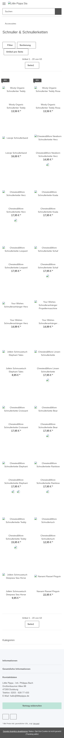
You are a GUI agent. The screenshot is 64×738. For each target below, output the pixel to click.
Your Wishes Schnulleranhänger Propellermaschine (48, 322)
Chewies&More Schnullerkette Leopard (16, 266)
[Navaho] (48, 165)
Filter (10, 45)
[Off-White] (16, 547)
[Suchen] (58, 11)
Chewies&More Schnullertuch (48, 537)
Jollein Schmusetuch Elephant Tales (16, 370)
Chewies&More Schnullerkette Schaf (48, 266)
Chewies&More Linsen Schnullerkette (48, 370)
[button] (49, 3)
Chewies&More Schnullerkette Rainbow (48, 481)
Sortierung (25, 45)
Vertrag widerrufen (32, 705)
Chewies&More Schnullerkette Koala (48, 210)
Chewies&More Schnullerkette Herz (16, 210)
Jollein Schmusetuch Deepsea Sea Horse (16, 593)
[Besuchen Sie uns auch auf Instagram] (13, 716)
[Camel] (48, 492)
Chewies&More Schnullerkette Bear (48, 426)
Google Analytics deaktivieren (15, 731)
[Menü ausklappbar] (4, 2)
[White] (48, 276)
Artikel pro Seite (14, 51)
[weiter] (59, 65)
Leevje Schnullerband (16, 153)
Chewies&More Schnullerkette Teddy (16, 537)
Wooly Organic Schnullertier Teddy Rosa (48, 106)
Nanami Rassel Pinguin (48, 591)
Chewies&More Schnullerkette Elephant (16, 481)
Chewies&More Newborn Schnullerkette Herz (48, 154)
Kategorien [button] (8, 640)
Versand (36, 723)
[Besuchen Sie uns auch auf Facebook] (5, 716)
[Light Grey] (13, 492)
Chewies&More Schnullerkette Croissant (16, 426)
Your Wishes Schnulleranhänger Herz (16, 322)
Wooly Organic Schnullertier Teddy (16, 106)
